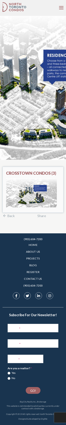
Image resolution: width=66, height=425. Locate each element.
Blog (33, 265)
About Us (33, 251)
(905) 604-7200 (33, 239)
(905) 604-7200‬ (33, 285)
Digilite (44, 419)
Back (11, 216)
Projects (33, 258)
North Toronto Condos (49, 414)
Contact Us (33, 278)
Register (33, 272)
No (13, 378)
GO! (33, 390)
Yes (13, 372)
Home (33, 244)
